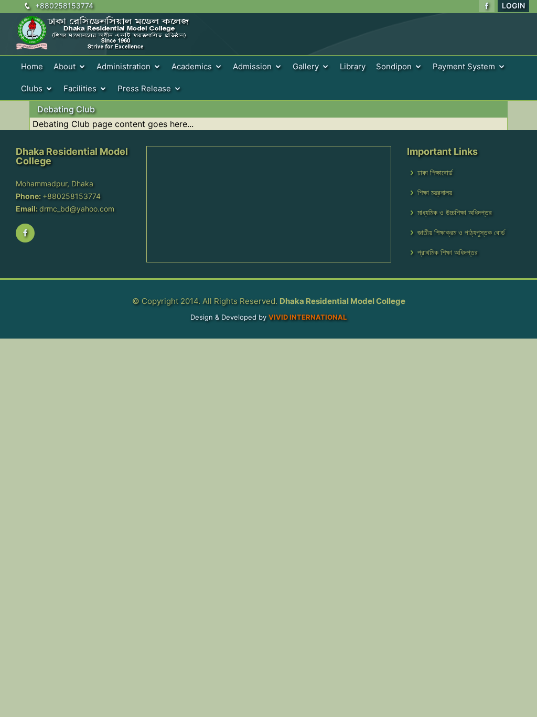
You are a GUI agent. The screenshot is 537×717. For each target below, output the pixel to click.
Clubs (31, 88)
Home (32, 66)
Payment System (464, 66)
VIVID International (307, 317)
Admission (252, 66)
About (64, 66)
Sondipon (394, 66)
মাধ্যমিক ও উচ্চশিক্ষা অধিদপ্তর (454, 212)
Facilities (79, 88)
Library (353, 66)
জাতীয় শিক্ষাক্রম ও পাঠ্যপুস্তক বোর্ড (461, 232)
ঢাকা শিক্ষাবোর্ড (435, 172)
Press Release (144, 88)
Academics (191, 66)
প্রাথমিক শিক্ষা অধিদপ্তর (447, 252)
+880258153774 (64, 5)
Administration (123, 66)
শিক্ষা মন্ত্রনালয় (434, 192)
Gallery (306, 66)
